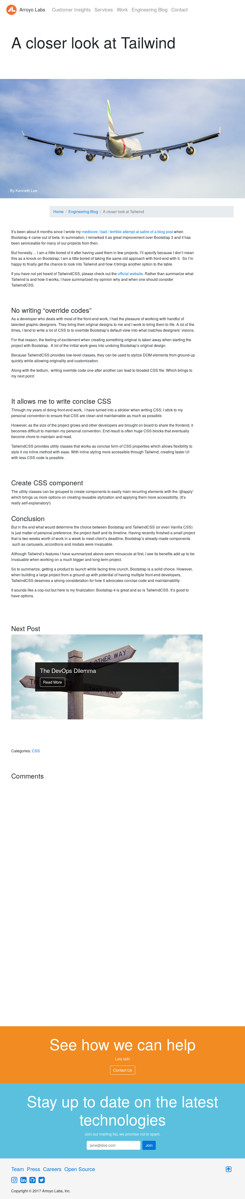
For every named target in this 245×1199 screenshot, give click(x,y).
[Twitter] (42, 1180)
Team (17, 1169)
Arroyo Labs (31, 9)
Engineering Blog (149, 9)
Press (33, 1169)
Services (104, 9)
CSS (36, 751)
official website (130, 273)
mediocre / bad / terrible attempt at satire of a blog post (127, 231)
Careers (52, 1169)
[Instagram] (14, 1180)
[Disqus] (103, 841)
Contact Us (122, 1070)
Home (58, 211)
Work (122, 9)
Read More (52, 682)
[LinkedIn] (23, 1180)
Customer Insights (71, 9)
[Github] (32, 1180)
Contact (179, 9)
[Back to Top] (228, 1170)
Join (149, 1145)
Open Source (79, 1169)
